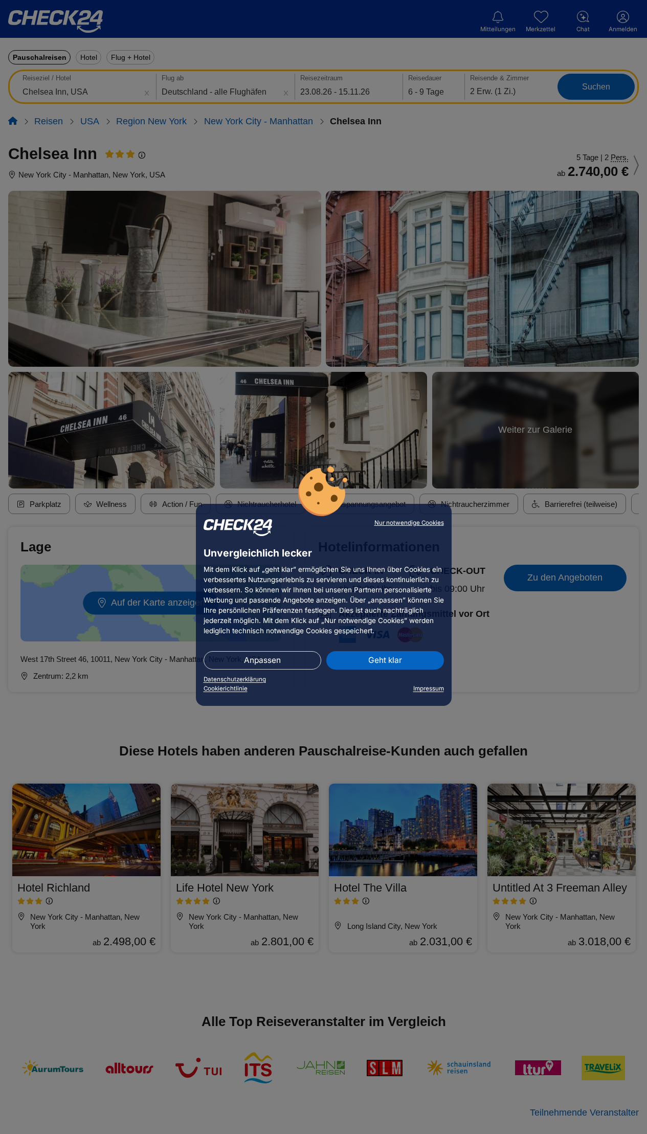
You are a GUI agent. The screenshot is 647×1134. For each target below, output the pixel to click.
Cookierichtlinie (226, 688)
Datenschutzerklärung (235, 679)
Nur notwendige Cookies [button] (409, 522)
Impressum (428, 688)
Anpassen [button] (262, 660)
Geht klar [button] (385, 660)
